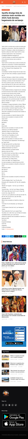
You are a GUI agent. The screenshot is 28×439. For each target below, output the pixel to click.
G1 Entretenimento (9, 229)
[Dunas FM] (14, 2)
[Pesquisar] (22, 2)
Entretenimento (5, 9)
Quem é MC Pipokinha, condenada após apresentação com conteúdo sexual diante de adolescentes (13, 315)
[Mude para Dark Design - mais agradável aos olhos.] (25, 2)
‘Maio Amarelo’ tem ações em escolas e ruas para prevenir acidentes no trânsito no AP (17, 372)
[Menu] (2, 2)
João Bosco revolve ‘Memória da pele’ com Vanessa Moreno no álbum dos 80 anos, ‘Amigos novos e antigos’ (13, 290)
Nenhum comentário (15, 23)
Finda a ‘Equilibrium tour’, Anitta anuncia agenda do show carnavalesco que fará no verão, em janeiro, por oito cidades (14, 264)
